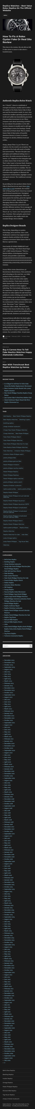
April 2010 (7, 1039)
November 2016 (9, 857)
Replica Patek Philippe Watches (13, 524)
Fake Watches (8, 451)
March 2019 (8, 792)
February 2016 (9, 877)
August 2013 (8, 947)
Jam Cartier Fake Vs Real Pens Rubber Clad (17, 397)
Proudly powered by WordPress (20, 1106)
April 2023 (7, 679)
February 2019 (9, 794)
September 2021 (9, 722)
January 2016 (8, 880)
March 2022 (8, 709)
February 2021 (8, 739)
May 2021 (7, 732)
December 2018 (9, 799)
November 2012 (9, 968)
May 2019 (7, 787)
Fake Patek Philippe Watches (12, 440)
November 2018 (9, 801)
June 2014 (7, 924)
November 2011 (9, 995)
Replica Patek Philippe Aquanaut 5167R (16, 504)
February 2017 (8, 850)
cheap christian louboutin (11, 426)
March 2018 (8, 820)
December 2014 (9, 910)
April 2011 (7, 1012)
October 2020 (8, 748)
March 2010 (8, 1042)
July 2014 (7, 921)
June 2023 (7, 674)
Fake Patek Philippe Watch (12, 437)
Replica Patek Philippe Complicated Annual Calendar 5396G (15, 516)
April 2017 (7, 845)
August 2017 (8, 836)
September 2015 (9, 889)
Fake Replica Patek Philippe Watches (15, 447)
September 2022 (9, 695)
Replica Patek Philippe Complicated (15, 507)
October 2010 (8, 1025)
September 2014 (9, 917)
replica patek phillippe (10, 527)
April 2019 (7, 790)
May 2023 (7, 676)
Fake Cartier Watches (11, 576)
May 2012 (7, 982)
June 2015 (7, 896)
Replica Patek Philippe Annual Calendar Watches (16, 496)
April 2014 (7, 928)
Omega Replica (9, 589)
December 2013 (9, 938)
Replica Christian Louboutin (12, 485)
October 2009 (8, 1053)
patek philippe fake (9, 458)
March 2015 (8, 903)
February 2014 (8, 933)
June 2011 (7, 1007)
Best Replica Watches (10, 419)
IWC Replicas (8, 587)
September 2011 (9, 1000)
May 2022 (7, 704)
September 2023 (9, 667)
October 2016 (8, 859)
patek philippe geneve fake (12, 461)
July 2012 (7, 977)
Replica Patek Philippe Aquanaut (14, 501)
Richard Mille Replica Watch (13, 622)
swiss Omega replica (10, 538)
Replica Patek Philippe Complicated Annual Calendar (15, 511)
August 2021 (8, 725)
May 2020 (7, 759)
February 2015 (8, 905)
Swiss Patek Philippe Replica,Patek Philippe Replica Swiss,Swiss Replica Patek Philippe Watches (18, 629)
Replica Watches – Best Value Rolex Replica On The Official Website (17, 8)
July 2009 (7, 1060)
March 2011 (8, 1014)
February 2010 (8, 1044)
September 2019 (9, 778)
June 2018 (7, 813)
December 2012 (9, 965)
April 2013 (7, 956)
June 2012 (7, 979)
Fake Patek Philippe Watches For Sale (15, 444)
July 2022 (7, 699)
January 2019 (8, 796)
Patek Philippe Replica (10, 471)
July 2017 (7, 838)
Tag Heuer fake (23, 541)
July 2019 (7, 783)
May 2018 (7, 815)
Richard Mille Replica (11, 619)
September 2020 (9, 750)
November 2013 (9, 940)
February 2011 (8, 1016)
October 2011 (8, 998)
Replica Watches (8, 531)
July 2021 (7, 727)
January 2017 (8, 852)
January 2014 (8, 935)
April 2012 (7, 984)
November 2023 (9, 662)
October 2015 (8, 887)
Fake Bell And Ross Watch (12, 571)
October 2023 (8, 665)
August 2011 (8, 1002)
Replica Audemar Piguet (12, 606)
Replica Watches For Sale (11, 534)
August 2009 (8, 1058)
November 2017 (9, 829)
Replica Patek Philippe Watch (13, 520)
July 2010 (7, 1032)
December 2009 (9, 1049)
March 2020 (8, 764)
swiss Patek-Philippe (10, 541)
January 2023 (8, 685)
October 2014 (8, 914)
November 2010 (9, 1023)
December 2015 (9, 882)
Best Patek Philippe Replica (22, 416)
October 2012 (8, 970)
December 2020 (9, 743)
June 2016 (7, 868)
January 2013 (8, 963)
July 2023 (7, 672)
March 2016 (8, 875)
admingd (7, 336)
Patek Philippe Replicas (11, 475)
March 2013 (8, 958)
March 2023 (8, 681)
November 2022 (9, 690)
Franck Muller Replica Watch (13, 580)
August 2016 (8, 864)
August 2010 (8, 1030)
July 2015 (7, 894)
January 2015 (8, 908)
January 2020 (8, 769)
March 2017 (8, 847)
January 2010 (8, 1046)
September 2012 (9, 972)
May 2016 (7, 871)
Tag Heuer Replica (10, 633)
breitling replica (8, 423)
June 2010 (7, 1035)
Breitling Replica (9, 562)
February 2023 (9, 683)
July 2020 (7, 755)
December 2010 (9, 1021)
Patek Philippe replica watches (13, 478)
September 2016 (9, 861)
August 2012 (8, 975)
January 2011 (8, 1019)
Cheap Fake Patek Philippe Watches (15, 430)
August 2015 (8, 891)
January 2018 (8, 824)
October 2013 (8, 942)
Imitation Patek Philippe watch (13, 454)
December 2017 (9, 827)
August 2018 (8, 808)
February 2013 (8, 961)
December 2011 (9, 993)
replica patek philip (9, 489)
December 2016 (9, 854)
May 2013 (7, 954)
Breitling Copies (24, 419)
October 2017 (8, 831)
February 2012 (8, 988)
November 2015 (9, 884)
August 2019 (8, 780)
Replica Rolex (24, 527)
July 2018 (7, 810)
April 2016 (7, 873)
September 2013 (9, 945)
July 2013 (7, 949)
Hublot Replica (9, 582)
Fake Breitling (8, 573)
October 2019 (8, 776)
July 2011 (7, 1005)
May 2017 (7, 843)
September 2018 (9, 806)
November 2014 (9, 912)
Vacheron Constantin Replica (13, 636)
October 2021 (8, 720)
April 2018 (7, 817)
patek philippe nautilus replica (13, 468)
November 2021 (9, 718)
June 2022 (7, 702)
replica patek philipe (24, 489)
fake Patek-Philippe (22, 433)
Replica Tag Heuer (10, 617)
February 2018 (8, 822)
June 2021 (7, 729)
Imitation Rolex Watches (12, 585)
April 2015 (7, 901)
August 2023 (8, 669)
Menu (5, 15)
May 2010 (7, 1037)
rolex (6, 624)
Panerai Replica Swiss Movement (14, 592)
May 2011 (7, 1009)
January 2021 (8, 741)
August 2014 (8, 919)
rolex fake (25, 534)
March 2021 (8, 736)
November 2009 (9, 1051)
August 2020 (8, 753)
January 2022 (8, 713)
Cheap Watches (8, 433)
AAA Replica (7, 416)
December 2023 (9, 660)
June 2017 (7, 840)
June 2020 (7, 757)
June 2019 (7, 785)
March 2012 (8, 986)
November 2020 (9, 746)
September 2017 (9, 833)
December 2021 (9, 716)
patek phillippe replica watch (12, 482)
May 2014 (7, 926)
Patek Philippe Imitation (11, 464)
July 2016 (7, 866)
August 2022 (8, 697)
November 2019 (9, 773)
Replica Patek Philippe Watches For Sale (17, 615)
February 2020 (9, 766)
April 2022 (7, 706)
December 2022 (9, 688)
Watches (6, 545)
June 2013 (7, 951)
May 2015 (7, 898)
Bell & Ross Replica (10, 559)
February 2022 (9, 711)
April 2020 (7, 762)
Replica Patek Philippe (10, 492)
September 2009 (9, 1056)
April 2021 (7, 734)
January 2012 (8, 991)
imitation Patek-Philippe (22, 451)
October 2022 (8, 692)
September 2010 (9, 1028)
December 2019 (9, 771)
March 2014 (8, 931)
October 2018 (8, 803)
